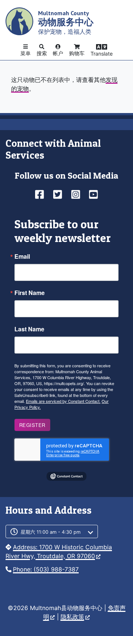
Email (22, 256)
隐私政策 (72, 616)
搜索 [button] (42, 53)
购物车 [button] (77, 53)
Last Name (29, 329)
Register (32, 424)
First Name (29, 293)
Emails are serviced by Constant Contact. (63, 401)
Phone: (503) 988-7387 (46, 569)
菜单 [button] (25, 53)
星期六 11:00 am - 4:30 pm (50, 532)
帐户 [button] (58, 53)
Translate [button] (102, 53)
